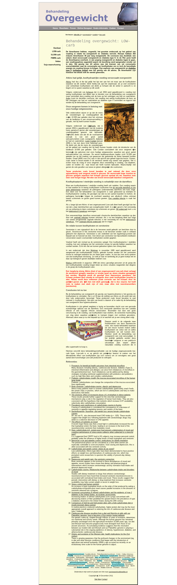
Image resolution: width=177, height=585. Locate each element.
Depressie (124, 567)
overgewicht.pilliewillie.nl (118, 572)
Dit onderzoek (121, 209)
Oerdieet (57, 48)
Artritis (97, 562)
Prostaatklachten (92, 564)
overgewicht (87, 34)
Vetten (58, 61)
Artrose (91, 562)
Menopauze (129, 564)
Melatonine (88, 561)
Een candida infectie (117, 198)
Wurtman (94, 250)
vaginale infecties (81, 217)
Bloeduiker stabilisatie (126, 556)
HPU (92, 567)
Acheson (89, 92)
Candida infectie (90, 554)
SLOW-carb (56, 55)
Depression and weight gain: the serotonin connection (92, 459)
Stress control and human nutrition (85, 484)
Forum (73, 28)
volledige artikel (80, 70)
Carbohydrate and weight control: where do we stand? (92, 449)
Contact (104, 579)
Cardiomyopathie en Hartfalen (120, 557)
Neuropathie (71, 557)
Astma (97, 567)
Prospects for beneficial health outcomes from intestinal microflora (98, 366)
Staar (127, 566)
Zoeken (112, 28)
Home (55, 28)
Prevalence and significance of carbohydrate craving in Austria (96, 405)
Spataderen (117, 559)
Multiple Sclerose (106, 567)
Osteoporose (105, 562)
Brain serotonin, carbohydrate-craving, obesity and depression (96, 386)
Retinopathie (80, 557)
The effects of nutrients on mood (84, 422)
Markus (69, 263)
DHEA (81, 561)
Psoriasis (116, 567)
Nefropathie (89, 557)
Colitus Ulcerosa (127, 554)
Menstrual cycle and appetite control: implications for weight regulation (99, 440)
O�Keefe (92, 126)
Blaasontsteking (105, 564)
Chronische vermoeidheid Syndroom (86, 556)
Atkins (68, 82)
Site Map (97, 579)
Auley (68, 98)
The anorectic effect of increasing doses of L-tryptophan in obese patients (101, 395)
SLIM (108, 566)
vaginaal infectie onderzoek (90, 222)
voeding (95, 34)
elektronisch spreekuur (78, 211)
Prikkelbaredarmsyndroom (106, 554)
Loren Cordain (90, 141)
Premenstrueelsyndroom (75, 566)
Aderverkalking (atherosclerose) (100, 559)
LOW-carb (56, 51)
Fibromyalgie (127, 562)
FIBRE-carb (56, 58)
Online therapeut (84, 28)
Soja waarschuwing (52, 65)
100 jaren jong (73, 561)
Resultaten (63, 28)
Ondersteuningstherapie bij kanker (115, 561)
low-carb (102, 34)
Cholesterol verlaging (81, 559)
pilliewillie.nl (77, 34)
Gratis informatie (100, 28)
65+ (94, 561)
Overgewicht (100, 566)
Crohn (118, 554)
